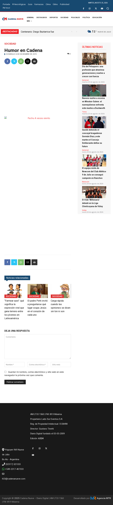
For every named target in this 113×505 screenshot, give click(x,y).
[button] (108, 8)
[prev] (72, 31)
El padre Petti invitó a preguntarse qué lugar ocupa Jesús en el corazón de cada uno (38, 307)
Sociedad (10, 44)
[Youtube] (102, 8)
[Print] (34, 61)
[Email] (28, 61)
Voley (84, 210)
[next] (76, 31)
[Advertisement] (37, 89)
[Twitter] (95, 8)
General (85, 80)
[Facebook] (83, 8)
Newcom (85, 181)
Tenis (84, 111)
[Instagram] (89, 8)
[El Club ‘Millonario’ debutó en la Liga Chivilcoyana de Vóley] (94, 192)
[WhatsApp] (21, 61)
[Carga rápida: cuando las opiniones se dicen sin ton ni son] (61, 291)
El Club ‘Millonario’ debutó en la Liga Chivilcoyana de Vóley (92, 203)
